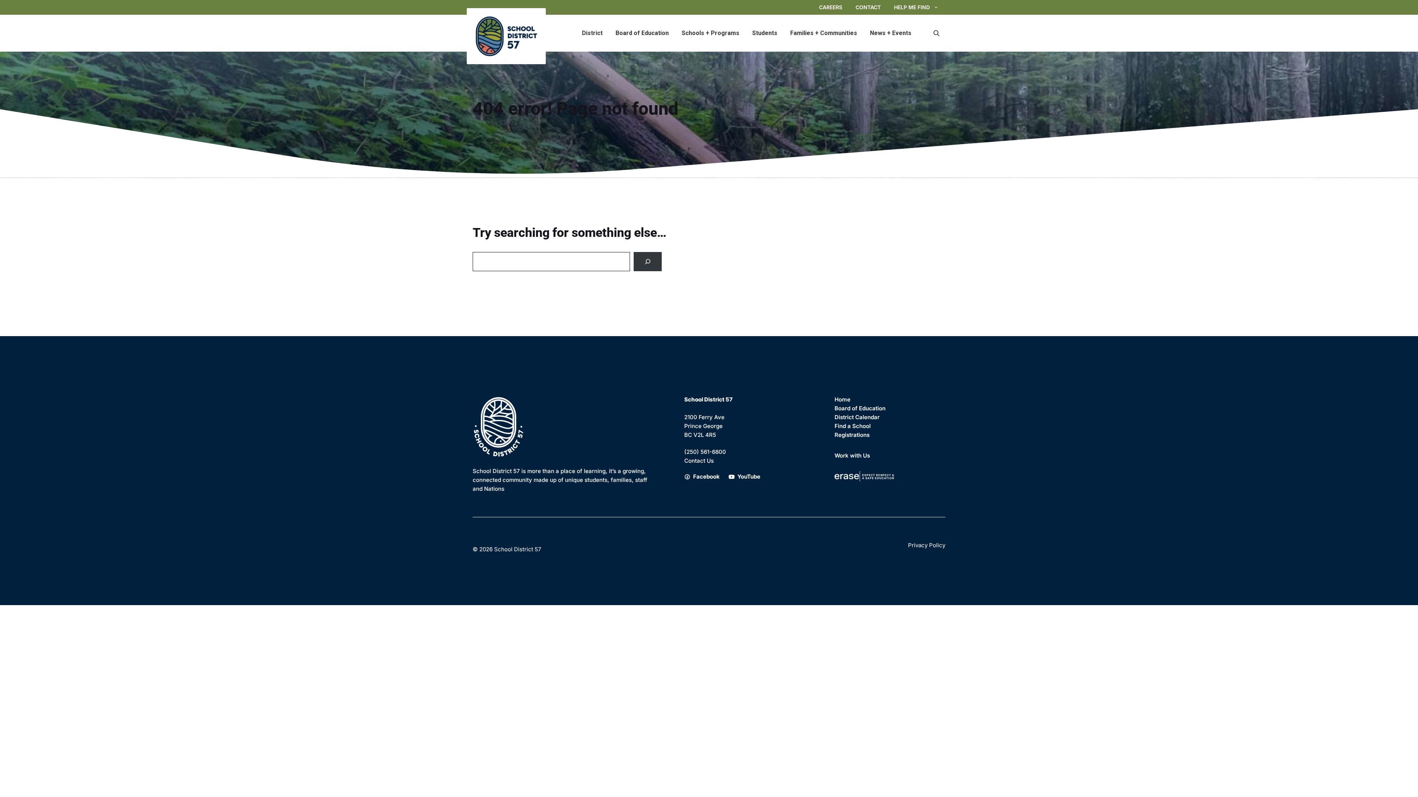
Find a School (853, 425)
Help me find (912, 7)
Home (842, 399)
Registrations (852, 434)
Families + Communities (823, 33)
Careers (830, 7)
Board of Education (642, 33)
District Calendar (857, 417)
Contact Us (699, 460)
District (592, 33)
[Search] (648, 261)
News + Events (890, 33)
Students (764, 33)
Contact (868, 7)
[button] (936, 33)
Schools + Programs (710, 33)
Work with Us (852, 455)
